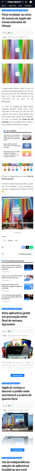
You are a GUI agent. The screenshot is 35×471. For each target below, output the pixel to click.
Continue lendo (17, 375)
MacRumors (6, 101)
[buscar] (22, 2)
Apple (8, 10)
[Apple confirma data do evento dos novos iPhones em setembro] (26, 146)
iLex (5, 37)
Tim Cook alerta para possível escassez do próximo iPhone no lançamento (12, 297)
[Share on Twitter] (9, 32)
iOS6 (16, 240)
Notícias (27, 288)
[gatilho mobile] (3, 2)
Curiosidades (23, 10)
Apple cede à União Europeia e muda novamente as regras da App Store (12, 267)
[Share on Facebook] (6, 32)
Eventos (10, 240)
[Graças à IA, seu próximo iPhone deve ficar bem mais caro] (28, 277)
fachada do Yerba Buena (23, 106)
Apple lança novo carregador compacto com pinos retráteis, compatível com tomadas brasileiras (12, 154)
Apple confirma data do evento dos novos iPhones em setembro (12, 145)
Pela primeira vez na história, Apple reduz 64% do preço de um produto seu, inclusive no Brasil (12, 137)
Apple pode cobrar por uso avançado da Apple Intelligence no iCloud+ (12, 286)
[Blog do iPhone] (13, 2)
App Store (28, 269)
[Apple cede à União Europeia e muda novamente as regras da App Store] (28, 267)
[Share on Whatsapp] (12, 32)
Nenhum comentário (25, 254)
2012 (4, 10)
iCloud (27, 286)
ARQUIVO (14, 10)
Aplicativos (10, 308)
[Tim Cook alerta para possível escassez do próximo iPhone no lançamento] (28, 297)
